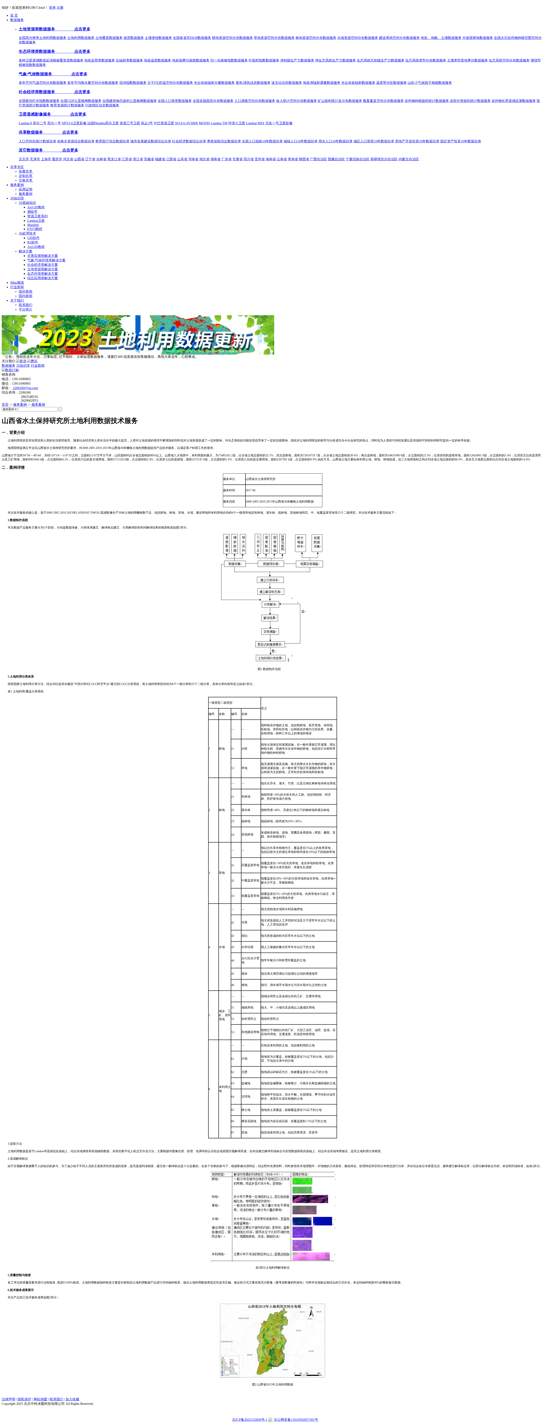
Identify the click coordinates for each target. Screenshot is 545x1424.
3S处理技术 (27, 233)
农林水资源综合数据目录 (76, 141)
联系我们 (25, 305)
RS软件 (32, 242)
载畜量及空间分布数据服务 (383, 101)
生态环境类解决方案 (42, 273)
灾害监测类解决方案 (42, 256)
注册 (60, 7)
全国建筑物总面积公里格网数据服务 (129, 101)
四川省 (249, 159)
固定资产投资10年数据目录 (460, 141)
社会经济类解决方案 (42, 264)
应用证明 (25, 189)
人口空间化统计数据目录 (37, 141)
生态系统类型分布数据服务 (425, 60)
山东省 (182, 159)
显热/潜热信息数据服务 (253, 83)
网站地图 (40, 1399)
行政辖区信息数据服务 (102, 105)
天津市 (35, 159)
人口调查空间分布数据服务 (254, 101)
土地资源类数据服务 (37, 29)
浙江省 (138, 159)
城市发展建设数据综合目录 (150, 141)
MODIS (204, 123)
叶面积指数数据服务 (264, 60)
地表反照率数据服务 (99, 60)
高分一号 (54, 123)
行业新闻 (37, 365)
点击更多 (73, 29)
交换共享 (26, 180)
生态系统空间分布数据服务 (509, 60)
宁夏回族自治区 (358, 159)
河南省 (193, 159)
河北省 (68, 159)
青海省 (293, 159)
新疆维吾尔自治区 (384, 159)
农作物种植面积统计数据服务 (427, 101)
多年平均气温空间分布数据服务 (42, 83)
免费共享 (26, 171)
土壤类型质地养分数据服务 (467, 60)
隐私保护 (24, 1399)
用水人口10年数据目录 (335, 141)
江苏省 (127, 159)
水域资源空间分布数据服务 (357, 38)
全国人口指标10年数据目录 (262, 141)
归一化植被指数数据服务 (229, 60)
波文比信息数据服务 (286, 83)
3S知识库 (23, 365)
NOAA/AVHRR (186, 123)
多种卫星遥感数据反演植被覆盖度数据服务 (51, 60)
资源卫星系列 (37, 216)
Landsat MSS (255, 123)
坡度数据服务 (133, 38)
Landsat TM (219, 123)
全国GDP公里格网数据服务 (81, 101)
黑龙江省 (114, 159)
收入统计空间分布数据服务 (296, 101)
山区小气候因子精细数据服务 (430, 83)
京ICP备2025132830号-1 (249, 1419)
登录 (52, 7)
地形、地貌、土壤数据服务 (441, 38)
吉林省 (101, 159)
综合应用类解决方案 (42, 278)
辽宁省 (90, 159)
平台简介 (25, 309)
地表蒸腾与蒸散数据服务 (190, 60)
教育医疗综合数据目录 (112, 141)
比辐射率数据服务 (129, 60)
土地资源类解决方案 (42, 269)
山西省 (79, 159)
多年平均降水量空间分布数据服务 (92, 83)
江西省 (171, 159)
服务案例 (25, 194)
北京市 (24, 159)
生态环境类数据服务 (37, 51)
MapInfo (33, 225)
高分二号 (39, 123)
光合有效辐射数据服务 (358, 83)
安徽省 (149, 159)
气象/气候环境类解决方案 (46, 260)
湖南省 (215, 159)
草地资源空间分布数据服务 (274, 38)
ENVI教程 (34, 229)
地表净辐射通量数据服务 (321, 83)
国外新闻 (25, 291)
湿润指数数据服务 (132, 83)
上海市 (46, 159)
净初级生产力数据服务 (297, 60)
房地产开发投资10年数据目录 (417, 141)
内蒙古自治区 (409, 159)
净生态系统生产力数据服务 (335, 60)
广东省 (226, 159)
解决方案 (25, 251)
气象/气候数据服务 (36, 74)
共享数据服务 (31, 132)
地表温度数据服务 (157, 60)
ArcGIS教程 (36, 207)
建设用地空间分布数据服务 (399, 38)
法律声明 (8, 1399)
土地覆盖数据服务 (109, 38)
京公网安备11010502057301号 (296, 1419)
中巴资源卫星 (164, 123)
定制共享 (26, 176)
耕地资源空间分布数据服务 (232, 38)
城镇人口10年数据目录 (301, 141)
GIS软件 (33, 238)
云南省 (282, 159)
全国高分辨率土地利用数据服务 (42, 38)
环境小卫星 (236, 123)
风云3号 (147, 123)
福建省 (160, 159)
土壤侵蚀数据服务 (158, 38)
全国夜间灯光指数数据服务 (39, 101)
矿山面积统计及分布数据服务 (340, 101)
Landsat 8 (25, 123)
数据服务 (8, 365)
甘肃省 (237, 159)
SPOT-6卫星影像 (74, 123)
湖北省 (204, 159)
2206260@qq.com (25, 388)
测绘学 (32, 211)
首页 (5, 404)
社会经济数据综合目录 (189, 141)
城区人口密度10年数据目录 (373, 141)
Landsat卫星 (36, 220)
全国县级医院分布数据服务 (213, 101)
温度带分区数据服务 (391, 83)
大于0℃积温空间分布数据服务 (170, 83)
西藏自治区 (336, 159)
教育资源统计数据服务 (67, 105)
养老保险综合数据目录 (224, 141)
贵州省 (260, 159)
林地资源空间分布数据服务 (315, 38)
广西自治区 (318, 159)
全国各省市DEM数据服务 (192, 38)
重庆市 (57, 159)
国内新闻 (25, 296)
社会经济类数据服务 (37, 92)
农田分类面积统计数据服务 (470, 101)
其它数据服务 (31, 150)
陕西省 (304, 159)
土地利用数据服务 (81, 38)
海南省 (271, 159)
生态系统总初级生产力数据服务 (380, 60)
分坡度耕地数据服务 (477, 38)
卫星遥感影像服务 (35, 114)
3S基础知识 (27, 203)
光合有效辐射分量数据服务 (214, 83)
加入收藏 (72, 1399)
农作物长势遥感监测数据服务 (514, 101)
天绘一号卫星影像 (279, 123)
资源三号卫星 (130, 123)
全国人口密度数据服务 (175, 101)
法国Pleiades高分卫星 (103, 123)
